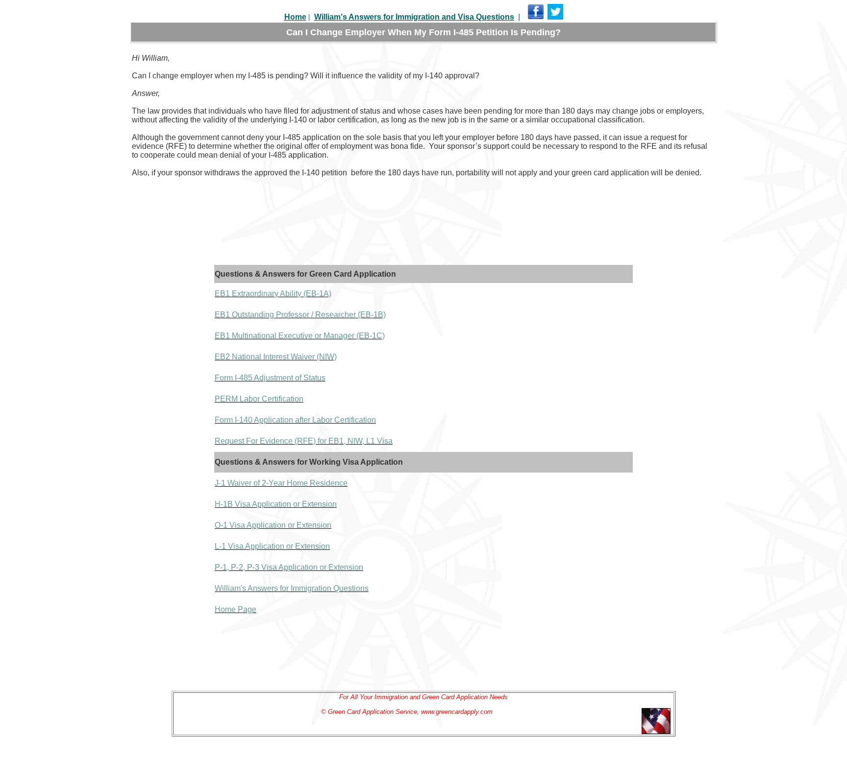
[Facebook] (536, 17)
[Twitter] (555, 17)
